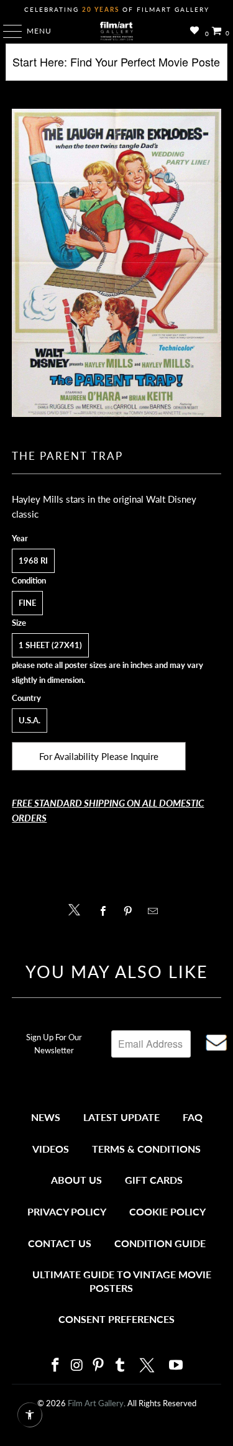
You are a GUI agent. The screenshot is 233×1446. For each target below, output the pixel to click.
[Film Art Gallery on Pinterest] (98, 1365)
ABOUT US (76, 1180)
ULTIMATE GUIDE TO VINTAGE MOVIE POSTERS (121, 1281)
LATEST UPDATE (121, 1117)
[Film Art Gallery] (116, 31)
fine (27, 603)
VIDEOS (50, 1149)
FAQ (193, 1117)
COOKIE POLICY (167, 1211)
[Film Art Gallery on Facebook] (56, 1365)
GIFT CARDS (154, 1180)
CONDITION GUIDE (160, 1243)
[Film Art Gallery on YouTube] (176, 1365)
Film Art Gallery (96, 1403)
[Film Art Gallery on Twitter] (148, 1365)
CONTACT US (59, 1243)
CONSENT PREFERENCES (116, 1319)
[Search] (116, 66)
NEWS (45, 1117)
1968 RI (33, 560)
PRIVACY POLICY (66, 1211)
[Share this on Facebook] (106, 911)
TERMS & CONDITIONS (146, 1149)
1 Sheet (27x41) (50, 645)
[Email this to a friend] (156, 911)
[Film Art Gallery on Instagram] (77, 1365)
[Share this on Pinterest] (131, 911)
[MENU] (6, 31)
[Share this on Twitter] (77, 909)
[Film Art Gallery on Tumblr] (120, 1365)
